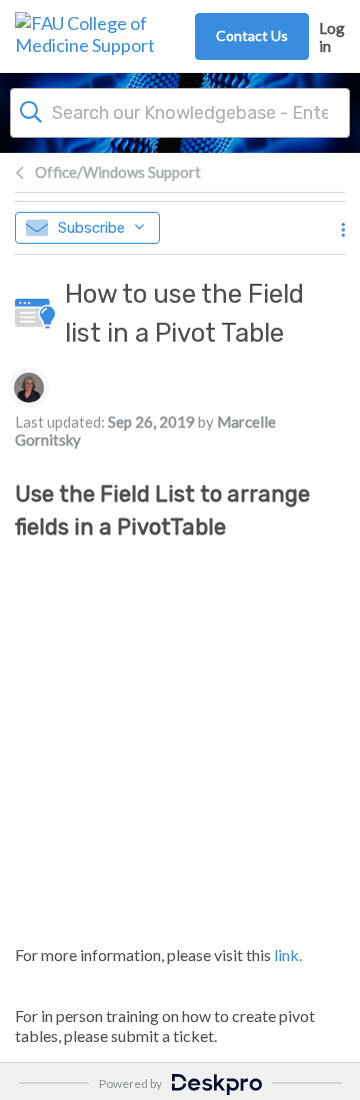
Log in (332, 37)
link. (288, 954)
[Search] (31, 110)
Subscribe (91, 228)
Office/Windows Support (118, 172)
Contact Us (252, 35)
